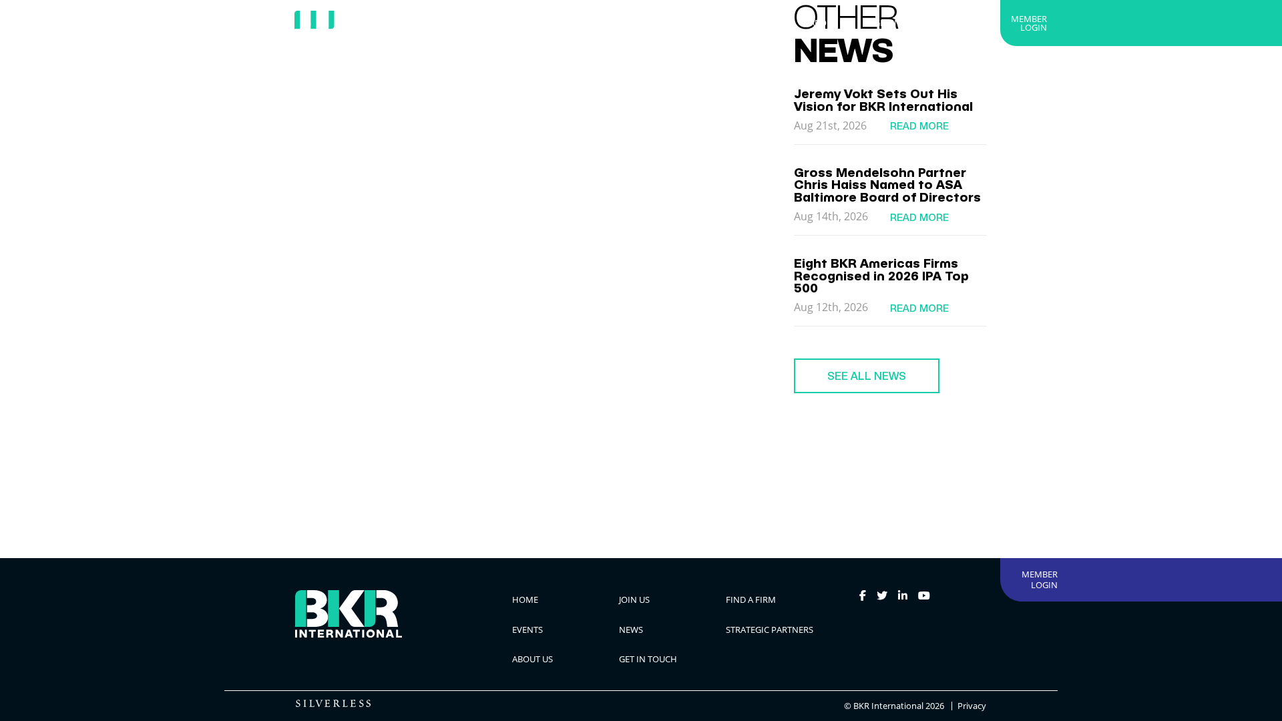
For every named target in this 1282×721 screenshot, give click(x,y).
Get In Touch (903, 22)
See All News (866, 376)
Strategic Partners (741, 22)
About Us (829, 22)
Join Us (481, 22)
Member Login (1029, 23)
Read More (919, 126)
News (662, 22)
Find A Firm (546, 22)
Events (610, 22)
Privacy (971, 706)
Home (429, 22)
